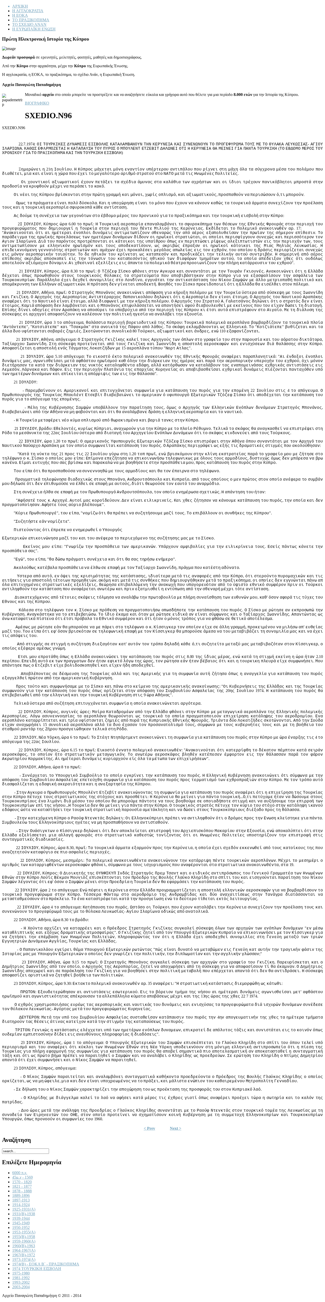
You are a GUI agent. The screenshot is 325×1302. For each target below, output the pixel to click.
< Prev (149, 1128)
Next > (175, 1128)
